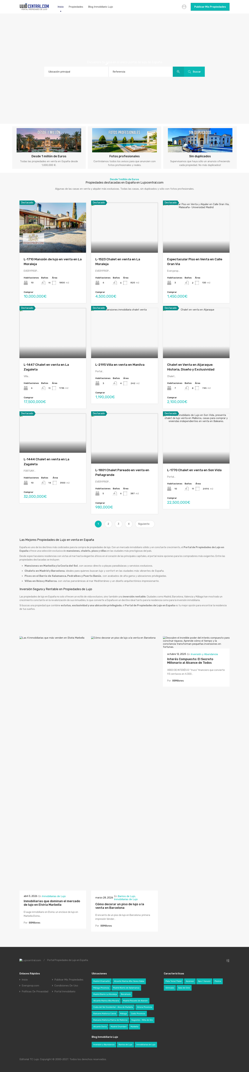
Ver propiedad (52, 242)
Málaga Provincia (101, 988)
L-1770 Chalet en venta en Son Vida (194, 470)
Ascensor (190, 981)
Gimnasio (169, 988)
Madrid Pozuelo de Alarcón (135, 1001)
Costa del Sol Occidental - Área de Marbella (113, 1007)
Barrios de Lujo (126, 896)
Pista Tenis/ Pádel (173, 981)
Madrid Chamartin (101, 981)
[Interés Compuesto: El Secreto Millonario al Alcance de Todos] (196, 646)
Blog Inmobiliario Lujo (100, 6)
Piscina (218, 981)
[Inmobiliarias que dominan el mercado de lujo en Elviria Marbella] (52, 888)
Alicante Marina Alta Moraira (106, 1001)
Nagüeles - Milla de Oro (142, 1020)
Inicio (61, 6)
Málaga (123, 1014)
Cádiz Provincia (138, 1014)
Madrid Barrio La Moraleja (105, 994)
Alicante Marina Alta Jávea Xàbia (129, 981)
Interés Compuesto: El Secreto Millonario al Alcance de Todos (190, 661)
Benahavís (126, 994)
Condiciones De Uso (66, 985)
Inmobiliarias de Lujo (54, 896)
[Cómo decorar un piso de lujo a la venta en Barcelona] (124, 888)
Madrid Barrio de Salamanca (126, 988)
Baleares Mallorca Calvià (104, 1014)
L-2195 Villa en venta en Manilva (119, 365)
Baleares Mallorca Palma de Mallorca (110, 1020)
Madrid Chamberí (119, 1027)
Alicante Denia (100, 1027)
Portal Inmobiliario (64, 991)
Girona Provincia (144, 1007)
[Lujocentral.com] (34, 9)
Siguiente (144, 524)
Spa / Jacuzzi (204, 981)
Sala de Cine (184, 988)
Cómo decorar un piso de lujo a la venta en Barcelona (119, 906)
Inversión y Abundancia (204, 654)
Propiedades (76, 6)
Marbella (134, 1027)
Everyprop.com (30, 985)
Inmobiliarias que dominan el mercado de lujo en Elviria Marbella (52, 903)
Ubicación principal (59, 71)
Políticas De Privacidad (35, 991)
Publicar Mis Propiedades (210, 6)
